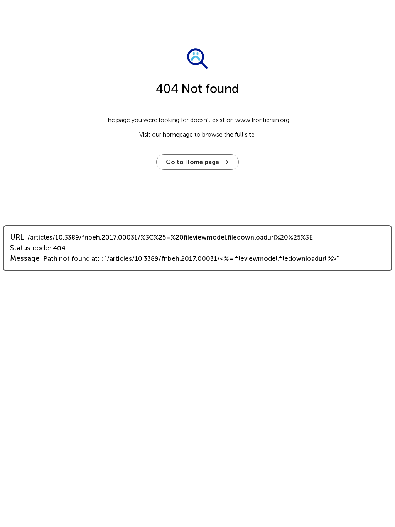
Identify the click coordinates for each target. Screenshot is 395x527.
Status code (29, 248)
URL (17, 237)
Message (25, 258)
